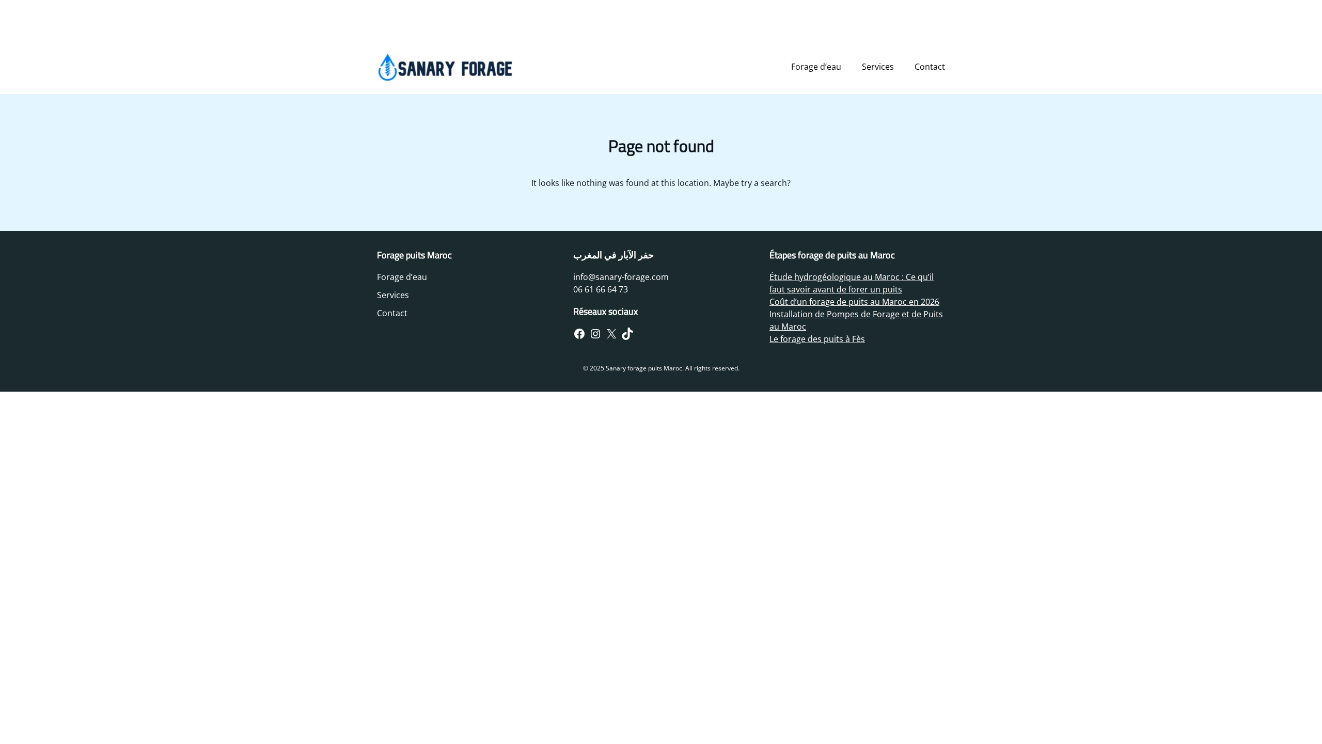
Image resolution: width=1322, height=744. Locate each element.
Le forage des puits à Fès (817, 339)
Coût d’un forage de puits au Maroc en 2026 (854, 301)
